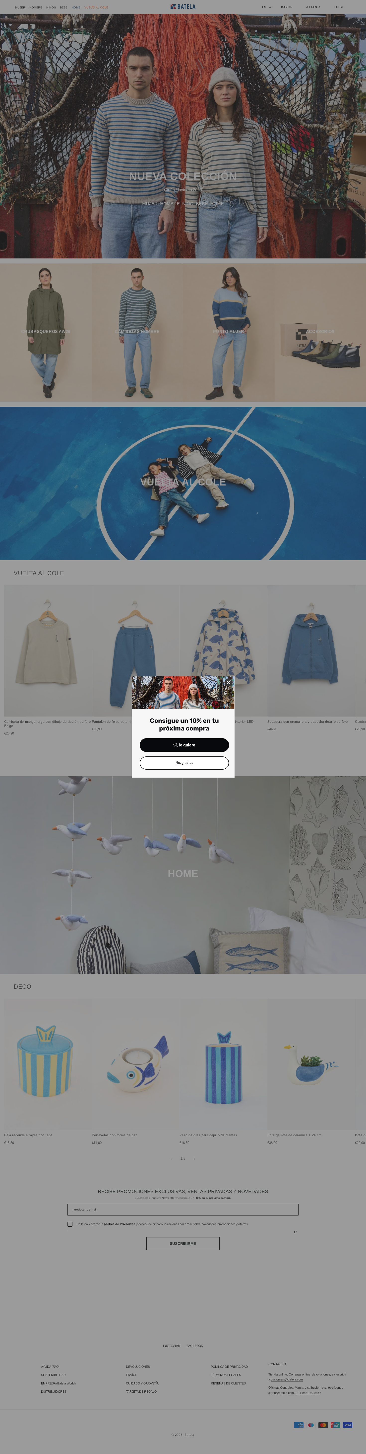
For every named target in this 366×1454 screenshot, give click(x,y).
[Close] (229, 682)
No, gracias (184, 763)
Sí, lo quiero (184, 745)
